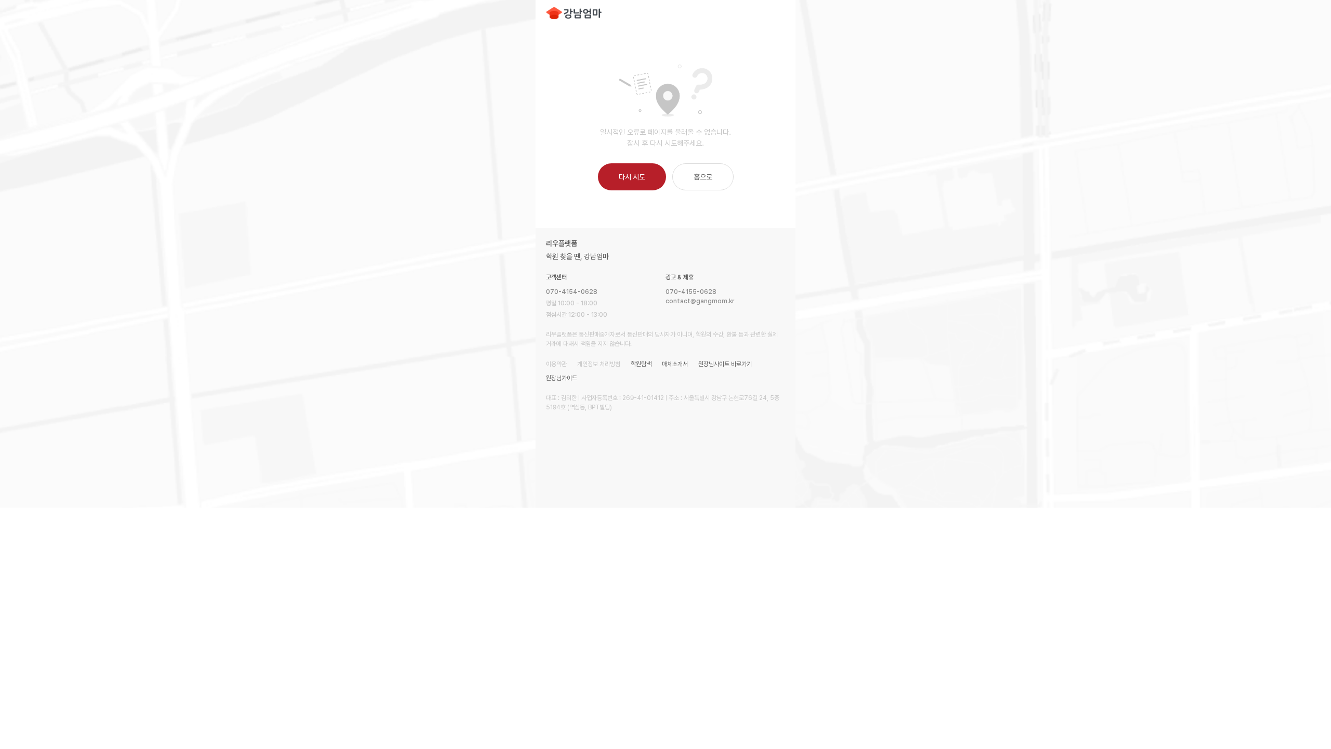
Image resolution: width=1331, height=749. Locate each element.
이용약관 (556, 364)
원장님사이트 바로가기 (725, 364)
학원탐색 (641, 364)
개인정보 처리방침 (598, 364)
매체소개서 (675, 364)
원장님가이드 (561, 378)
